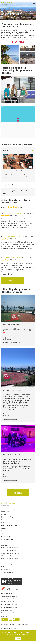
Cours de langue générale (9, 596)
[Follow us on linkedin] (17, 619)
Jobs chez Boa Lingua (7, 517)
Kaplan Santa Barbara (14, 213)
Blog (2, 522)
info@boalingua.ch (7, 569)
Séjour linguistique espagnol (10, 553)
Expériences (5, 511)
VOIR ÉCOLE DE (11, 100)
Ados (2, 533)
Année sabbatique (7, 539)
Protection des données (8, 628)
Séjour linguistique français (9, 550)
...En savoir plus (7, 230)
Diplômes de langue (7, 601)
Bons (2, 519)
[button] (18, 120)
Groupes (4, 542)
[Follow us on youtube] (10, 619)
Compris (18, 638)
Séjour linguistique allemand (10, 558)
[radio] (9, 207)
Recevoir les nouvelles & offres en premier (14, 613)
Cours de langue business (9, 604)
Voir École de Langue (11, 343)
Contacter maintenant (8, 575)
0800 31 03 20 (5, 567)
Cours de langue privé (8, 599)
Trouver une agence (7, 572)
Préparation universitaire (9, 607)
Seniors (3, 531)
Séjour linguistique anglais (9, 547)
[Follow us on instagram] (3, 619)
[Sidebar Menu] (32, 3)
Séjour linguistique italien (9, 556)
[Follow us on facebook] (14, 619)
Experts (3, 514)
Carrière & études (6, 536)
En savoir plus (18, 42)
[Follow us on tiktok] (6, 619)
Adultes (3, 528)
